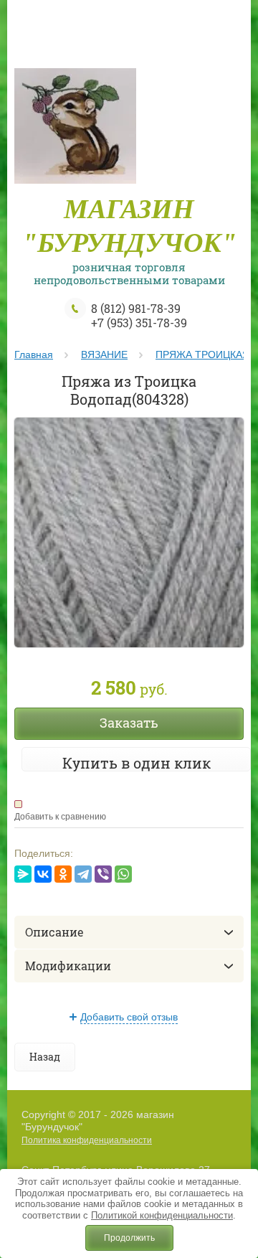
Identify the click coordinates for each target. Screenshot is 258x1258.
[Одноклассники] (63, 874)
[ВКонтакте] (43, 874)
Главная (33, 354)
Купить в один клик (136, 763)
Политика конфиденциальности (87, 1140)
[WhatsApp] (123, 874)
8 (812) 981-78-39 (136, 308)
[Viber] (103, 874)
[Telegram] (83, 874)
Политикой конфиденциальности (162, 1215)
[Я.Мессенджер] (23, 874)
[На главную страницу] (75, 130)
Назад (44, 1057)
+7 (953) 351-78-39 (139, 322)
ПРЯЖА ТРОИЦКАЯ (202, 354)
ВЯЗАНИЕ (104, 354)
